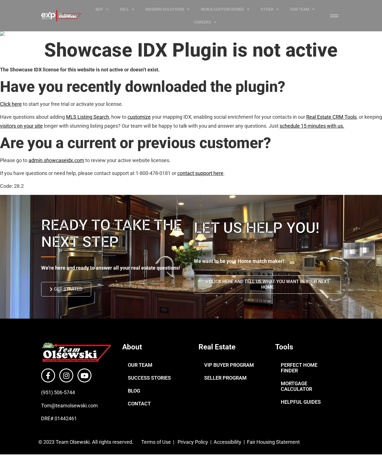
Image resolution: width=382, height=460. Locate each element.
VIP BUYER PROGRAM (229, 365)
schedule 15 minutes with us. (312, 126)
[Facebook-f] (48, 375)
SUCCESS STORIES (149, 378)
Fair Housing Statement (274, 442)
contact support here (200, 173)
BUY (99, 9)
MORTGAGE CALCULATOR (296, 386)
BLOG (134, 391)
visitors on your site (21, 126)
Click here (11, 104)
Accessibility (228, 442)
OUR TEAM (299, 9)
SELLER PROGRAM (225, 378)
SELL (124, 9)
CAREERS (202, 22)
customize (139, 117)
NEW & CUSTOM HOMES (222, 9)
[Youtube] (84, 375)
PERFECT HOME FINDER (299, 367)
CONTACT (139, 404)
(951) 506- (52, 392)
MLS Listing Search (87, 117)
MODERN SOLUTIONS (164, 9)
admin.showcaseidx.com (56, 160)
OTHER (267, 9)
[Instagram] (66, 375)
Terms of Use (155, 442)
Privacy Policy (193, 442)
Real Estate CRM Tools (331, 117)
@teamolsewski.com (74, 405)
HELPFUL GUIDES (301, 402)
